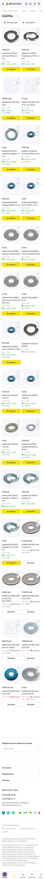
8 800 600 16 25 (9, 795)
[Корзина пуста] (39, 4)
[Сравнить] (18, 34)
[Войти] (34, 4)
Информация (8, 774)
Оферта (5, 832)
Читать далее (20, 865)
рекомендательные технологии (14, 841)
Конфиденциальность (27, 828)
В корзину (11, 69)
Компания (6, 768)
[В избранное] (18, 30)
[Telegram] (8, 812)
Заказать (31, 563)
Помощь (5, 780)
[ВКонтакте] (3, 812)
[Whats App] (13, 812)
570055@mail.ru (8, 799)
